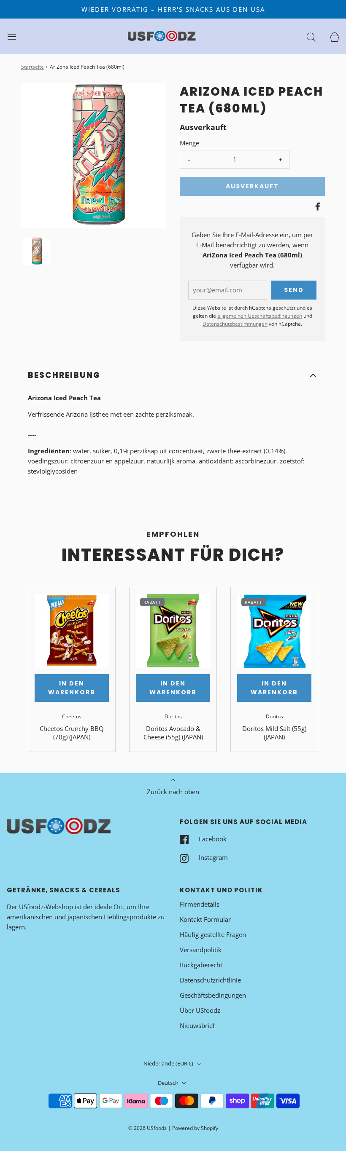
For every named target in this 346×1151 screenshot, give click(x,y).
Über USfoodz (200, 1010)
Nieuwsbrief (197, 1025)
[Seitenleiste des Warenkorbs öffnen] (334, 36)
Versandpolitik (201, 949)
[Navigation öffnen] (11, 36)
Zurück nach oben (173, 791)
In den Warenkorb (71, 687)
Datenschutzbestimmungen (235, 323)
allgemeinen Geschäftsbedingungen (259, 315)
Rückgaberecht (201, 965)
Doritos (173, 716)
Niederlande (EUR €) (169, 1063)
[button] (36, 251)
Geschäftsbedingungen (213, 995)
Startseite (32, 66)
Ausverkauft (252, 186)
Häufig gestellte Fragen (213, 934)
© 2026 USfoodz (147, 1128)
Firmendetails (199, 904)
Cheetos (71, 716)
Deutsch (169, 1083)
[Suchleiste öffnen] (311, 36)
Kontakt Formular (205, 919)
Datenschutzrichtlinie (210, 980)
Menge (189, 143)
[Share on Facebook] (316, 206)
